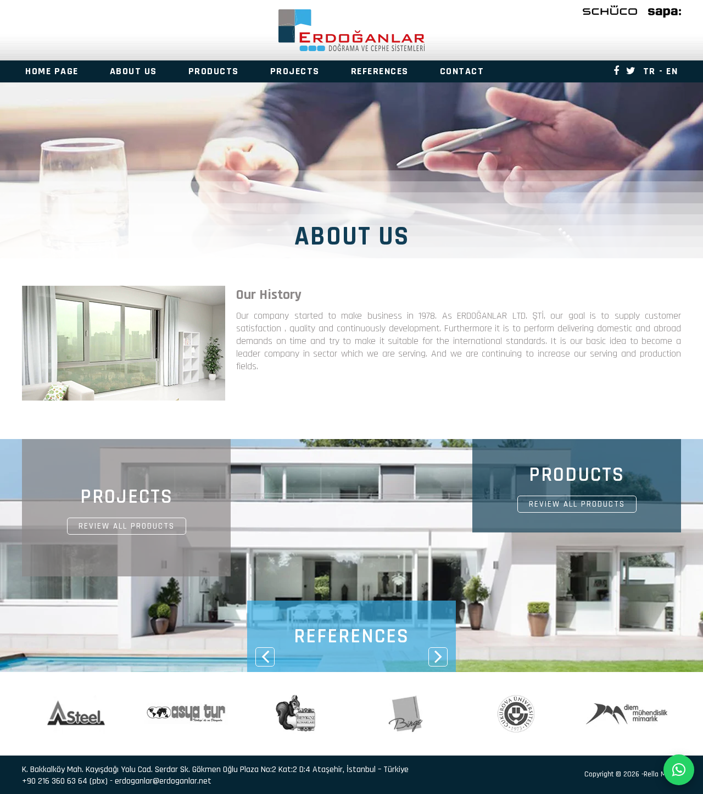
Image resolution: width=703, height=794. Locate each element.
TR (649, 71)
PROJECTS (295, 71)
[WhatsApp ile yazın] (678, 769)
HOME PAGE (52, 71)
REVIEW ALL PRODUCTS (127, 526)
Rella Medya (662, 774)
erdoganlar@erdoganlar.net (163, 781)
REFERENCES (380, 71)
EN (672, 71)
